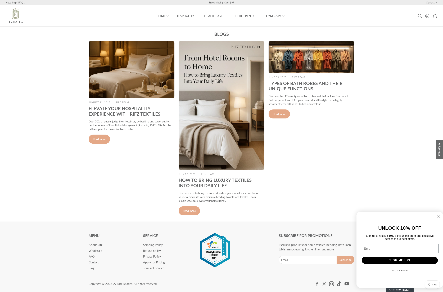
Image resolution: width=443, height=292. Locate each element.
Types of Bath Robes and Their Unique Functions (306, 86)
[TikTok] (339, 283)
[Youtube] (346, 283)
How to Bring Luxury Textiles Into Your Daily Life (215, 182)
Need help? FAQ (14, 2)
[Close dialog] (438, 216)
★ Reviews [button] (439, 149)
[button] (419, 16)
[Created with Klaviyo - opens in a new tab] (400, 290)
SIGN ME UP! (399, 260)
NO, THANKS (400, 270)
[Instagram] (331, 283)
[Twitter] (324, 284)
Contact (430, 2)
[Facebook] (317, 283)
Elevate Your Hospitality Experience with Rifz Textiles (124, 111)
